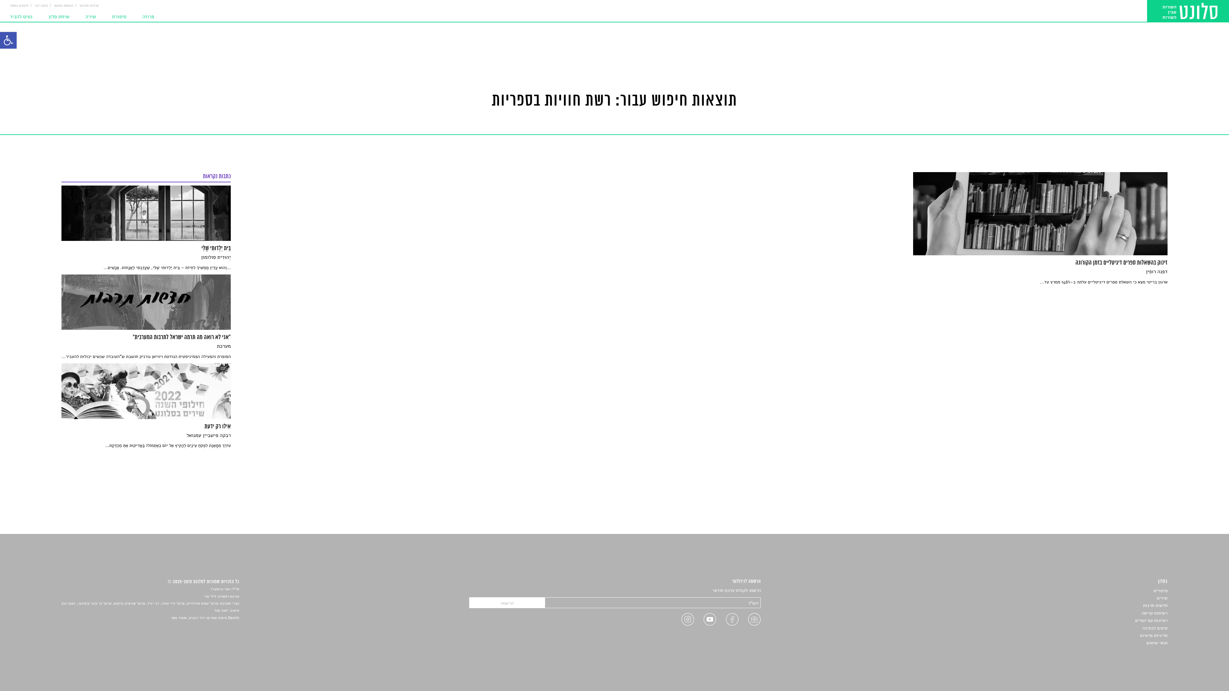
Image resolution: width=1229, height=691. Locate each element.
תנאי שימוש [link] (1157, 643)
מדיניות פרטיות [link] (1154, 635)
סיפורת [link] (119, 16)
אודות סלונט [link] (89, 5)
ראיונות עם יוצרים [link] (1151, 620)
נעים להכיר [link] (21, 16)
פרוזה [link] (148, 16)
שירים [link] (1162, 598)
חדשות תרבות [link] (1155, 605)
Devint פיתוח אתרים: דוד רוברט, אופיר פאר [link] (205, 618)
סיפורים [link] (1161, 591)
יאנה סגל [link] (221, 610)
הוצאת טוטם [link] (63, 5)
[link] (8, 40)
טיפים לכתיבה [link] (1155, 628)
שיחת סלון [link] (58, 16)
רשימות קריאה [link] (1155, 613)
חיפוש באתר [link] (19, 5)
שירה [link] (90, 16)
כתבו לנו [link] (41, 5)
